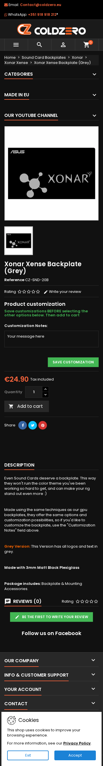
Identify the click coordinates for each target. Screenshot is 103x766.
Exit (28, 755)
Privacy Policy (77, 743)
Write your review (64, 291)
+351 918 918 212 (43, 14)
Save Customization (73, 362)
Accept (75, 755)
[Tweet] (32, 425)
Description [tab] (19, 465)
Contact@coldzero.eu (40, 4)
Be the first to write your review (54, 616)
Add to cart (26, 406)
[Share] (22, 425)
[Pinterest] (42, 425)
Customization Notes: (25, 325)
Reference (14, 280)
